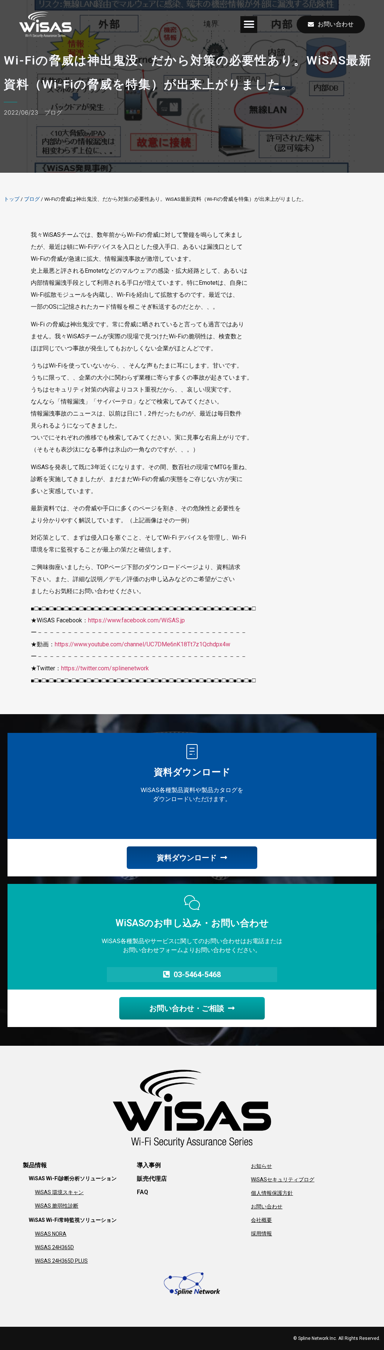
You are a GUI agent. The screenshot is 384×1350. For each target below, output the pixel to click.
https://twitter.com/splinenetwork (105, 668)
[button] (248, 24)
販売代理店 (152, 1178)
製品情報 (35, 1165)
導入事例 (149, 1165)
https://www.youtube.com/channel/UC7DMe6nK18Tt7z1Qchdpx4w (142, 644)
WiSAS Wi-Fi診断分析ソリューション (73, 1178)
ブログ (53, 112)
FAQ (142, 1192)
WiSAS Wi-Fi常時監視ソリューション (73, 1220)
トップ (12, 199)
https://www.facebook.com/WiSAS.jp (136, 620)
